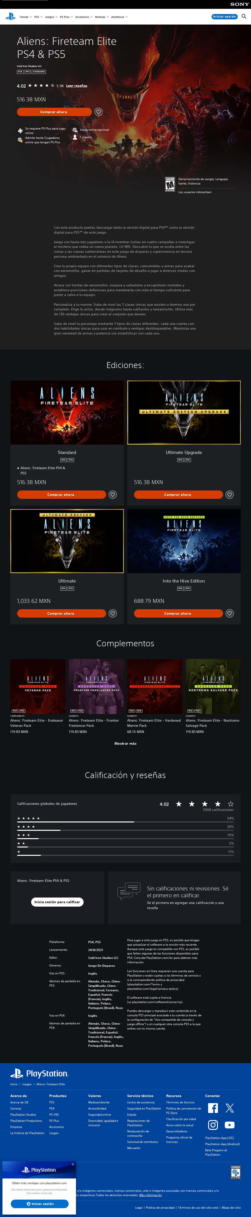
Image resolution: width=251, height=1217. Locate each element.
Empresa (16, 1127)
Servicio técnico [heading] (140, 1096)
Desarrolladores (177, 1131)
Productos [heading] (57, 1096)
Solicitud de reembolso (142, 1142)
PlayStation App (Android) (222, 1144)
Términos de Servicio (180, 1102)
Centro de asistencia (141, 1102)
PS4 (51, 1108)
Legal (138, 1207)
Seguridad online (99, 1114)
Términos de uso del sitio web (198, 1207)
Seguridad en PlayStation (144, 1108)
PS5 (36, 17)
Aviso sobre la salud (179, 1125)
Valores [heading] (94, 1096)
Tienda (24, 17)
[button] (57, 902)
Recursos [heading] (173, 1096)
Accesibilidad (97, 1108)
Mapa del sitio (231, 1207)
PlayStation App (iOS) (219, 1138)
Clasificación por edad (181, 1119)
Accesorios (82, 17)
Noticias (100, 17)
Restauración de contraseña (138, 1133)
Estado (131, 1114)
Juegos (49, 17)
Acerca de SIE (19, 1102)
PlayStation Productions (26, 1121)
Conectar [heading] (212, 1096)
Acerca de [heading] (18, 1096)
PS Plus (64, 17)
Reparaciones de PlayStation (138, 1123)
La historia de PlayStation (27, 1133)
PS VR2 (54, 1114)
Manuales (133, 1148)
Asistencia (117, 17)
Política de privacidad (160, 1207)
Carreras (16, 1108)
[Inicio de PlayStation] (10, 16)
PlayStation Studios (23, 1114)
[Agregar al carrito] (54, 112)
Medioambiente (99, 1102)
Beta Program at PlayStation (216, 1152)
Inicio (13, 1084)
